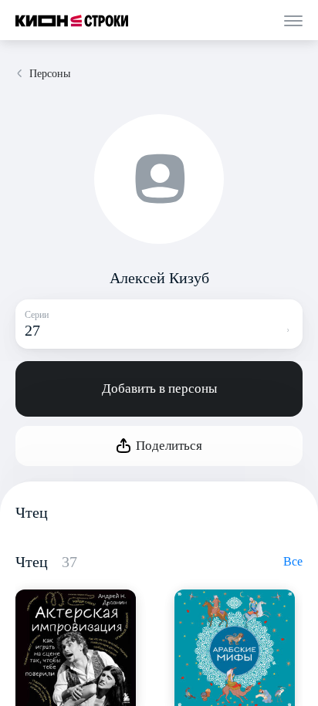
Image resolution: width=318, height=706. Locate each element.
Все (293, 561)
